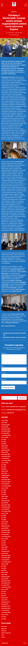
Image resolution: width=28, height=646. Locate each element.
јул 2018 (3, 617)
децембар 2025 (5, 429)
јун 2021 (3, 543)
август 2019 (4, 589)
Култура (3, 631)
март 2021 (4, 549)
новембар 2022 (5, 507)
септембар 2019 (6, 587)
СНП (2, 635)
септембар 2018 (6, 612)
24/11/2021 (19, 32)
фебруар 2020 (5, 576)
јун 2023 (3, 492)
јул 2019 (3, 591)
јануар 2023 (4, 503)
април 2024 (4, 471)
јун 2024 (3, 467)
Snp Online (11, 32)
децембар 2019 (5, 581)
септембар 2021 (6, 536)
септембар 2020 (6, 562)
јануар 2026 (4, 427)
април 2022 (4, 522)
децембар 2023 (5, 479)
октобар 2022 (5, 509)
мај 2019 (3, 595)
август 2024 (4, 463)
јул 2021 (3, 541)
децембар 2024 (5, 454)
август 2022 (4, 513)
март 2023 (4, 498)
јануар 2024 (4, 477)
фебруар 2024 (5, 475)
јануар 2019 (4, 604)
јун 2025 (3, 441)
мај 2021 (3, 545)
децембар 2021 (5, 530)
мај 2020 (3, 570)
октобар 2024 (5, 458)
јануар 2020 (4, 579)
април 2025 (4, 446)
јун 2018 (3, 619)
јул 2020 (3, 566)
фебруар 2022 (5, 526)
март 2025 (4, 448)
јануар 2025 (4, 452)
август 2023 (4, 488)
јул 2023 (3, 490)
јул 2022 (3, 515)
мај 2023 (3, 494)
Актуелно (4, 626)
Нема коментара (15, 34)
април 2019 (4, 598)
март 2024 (4, 473)
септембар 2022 (6, 511)
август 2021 (4, 538)
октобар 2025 (5, 433)
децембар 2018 (5, 606)
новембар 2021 (5, 532)
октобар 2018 (5, 610)
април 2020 (4, 572)
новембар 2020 (5, 557)
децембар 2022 (5, 505)
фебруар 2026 (5, 425)
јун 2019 (3, 593)
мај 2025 (3, 444)
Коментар (4, 353)
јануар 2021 (4, 553)
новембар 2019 (5, 583)
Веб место (3, 379)
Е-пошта (3, 373)
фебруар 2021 (5, 551)
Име (2, 366)
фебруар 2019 (5, 602)
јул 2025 (3, 439)
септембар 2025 (6, 435)
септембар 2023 (6, 486)
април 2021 (4, 547)
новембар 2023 (5, 482)
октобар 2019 (5, 585)
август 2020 (4, 564)
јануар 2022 (4, 528)
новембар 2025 (5, 431)
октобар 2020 (5, 560)
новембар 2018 (5, 608)
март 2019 (4, 600)
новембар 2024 (5, 456)
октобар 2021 (5, 534)
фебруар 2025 (5, 450)
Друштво (14, 11)
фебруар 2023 (5, 501)
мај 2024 (3, 469)
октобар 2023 (5, 484)
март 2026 (4, 422)
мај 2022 (3, 520)
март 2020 (4, 574)
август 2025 (4, 437)
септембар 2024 (6, 460)
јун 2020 (3, 568)
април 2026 (4, 420)
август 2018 (4, 614)
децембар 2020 (5, 555)
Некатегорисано (6, 633)
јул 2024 (3, 465)
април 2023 (4, 496)
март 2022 (4, 524)
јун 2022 (3, 517)
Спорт (3, 637)
